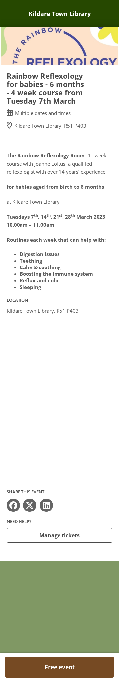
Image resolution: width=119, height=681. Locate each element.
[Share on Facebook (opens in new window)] (13, 505)
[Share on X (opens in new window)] (29, 505)
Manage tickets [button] (59, 535)
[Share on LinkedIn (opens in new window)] (46, 505)
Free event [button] (60, 667)
